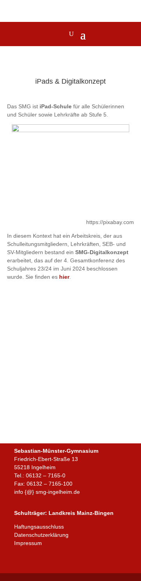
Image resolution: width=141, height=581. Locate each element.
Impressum (28, 543)
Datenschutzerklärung (41, 535)
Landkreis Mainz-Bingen (81, 513)
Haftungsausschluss (39, 527)
